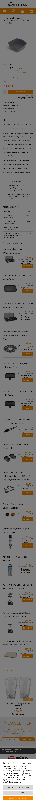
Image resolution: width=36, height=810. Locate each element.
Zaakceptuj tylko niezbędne (18, 787)
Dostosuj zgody (18, 793)
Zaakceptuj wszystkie (18, 798)
